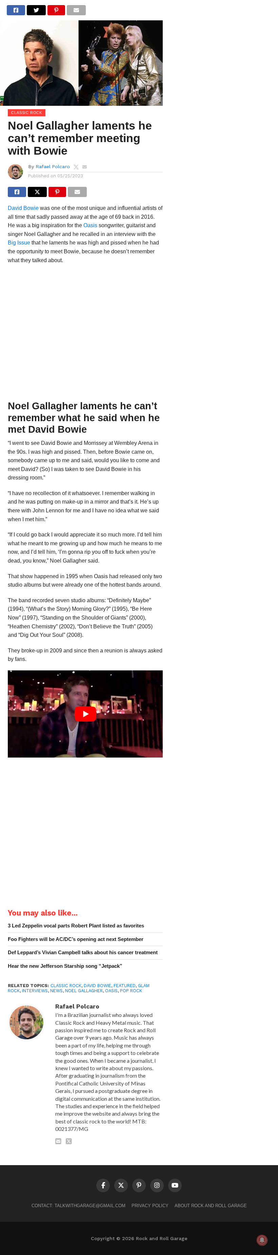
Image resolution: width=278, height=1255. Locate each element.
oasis (111, 990)
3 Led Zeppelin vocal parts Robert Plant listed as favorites (76, 925)
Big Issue (19, 243)
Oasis (90, 225)
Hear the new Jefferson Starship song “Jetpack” (65, 966)
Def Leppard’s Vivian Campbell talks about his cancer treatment (83, 952)
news (56, 990)
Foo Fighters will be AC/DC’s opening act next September (75, 939)
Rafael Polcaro (53, 166)
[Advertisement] (85, 334)
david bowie (97, 985)
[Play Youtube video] (85, 714)
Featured (125, 985)
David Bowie (23, 208)
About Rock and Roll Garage (211, 1205)
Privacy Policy (150, 1205)
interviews (35, 990)
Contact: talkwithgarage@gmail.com (78, 1205)
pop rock (131, 990)
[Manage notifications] (262, 1240)
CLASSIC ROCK (66, 985)
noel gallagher (84, 990)
